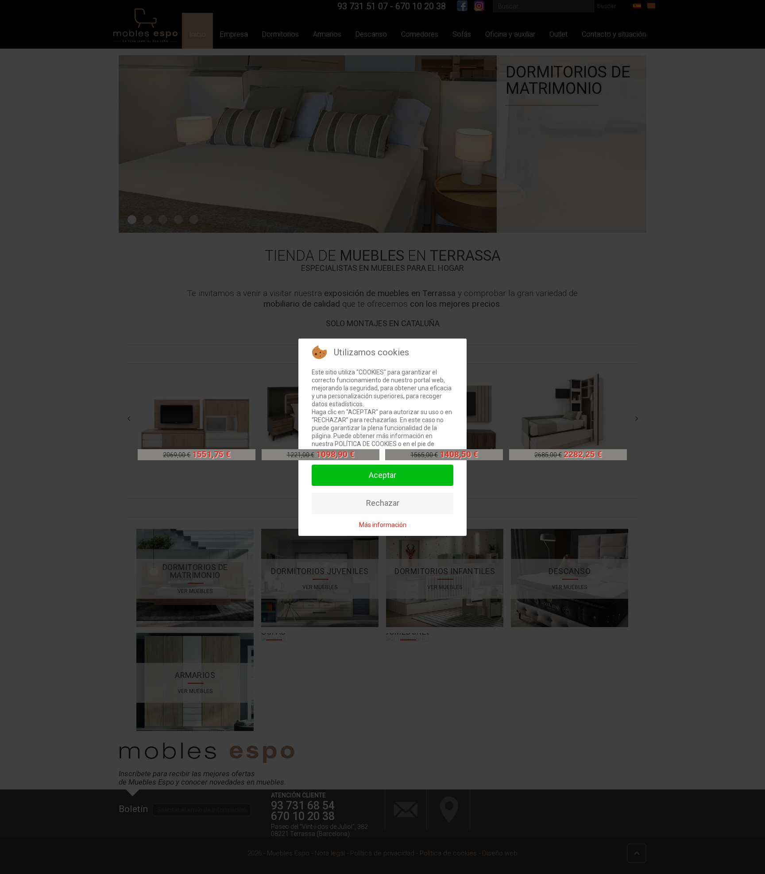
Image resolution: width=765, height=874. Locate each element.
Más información (382, 524)
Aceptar (382, 475)
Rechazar (382, 503)
